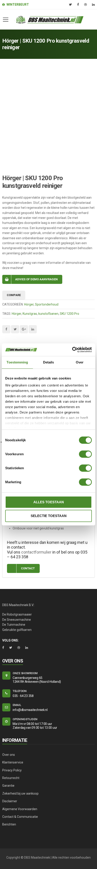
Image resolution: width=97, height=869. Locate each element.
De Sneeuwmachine (16, 619)
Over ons (8, 754)
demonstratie (75, 262)
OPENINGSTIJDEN (25, 719)
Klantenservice (12, 762)
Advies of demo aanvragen (36, 279)
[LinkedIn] (93, 4)
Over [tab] (79, 362)
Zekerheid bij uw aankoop (20, 793)
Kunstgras (30, 313)
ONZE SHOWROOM (25, 673)
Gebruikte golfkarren (17, 630)
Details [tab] (48, 362)
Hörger (29, 304)
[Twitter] (70, 4)
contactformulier (36, 552)
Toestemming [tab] (17, 362)
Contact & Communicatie (20, 816)
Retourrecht (10, 778)
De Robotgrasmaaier (17, 614)
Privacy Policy (12, 770)
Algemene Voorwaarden (19, 809)
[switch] (85, 454)
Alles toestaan (48, 502)
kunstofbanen (48, 313)
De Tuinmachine (13, 624)
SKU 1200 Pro (69, 313)
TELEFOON (20, 691)
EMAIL (17, 705)
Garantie (8, 785)
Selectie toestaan (49, 516)
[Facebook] (78, 4)
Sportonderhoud (46, 304)
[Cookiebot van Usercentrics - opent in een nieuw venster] (72, 350)
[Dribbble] (85, 4)
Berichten (9, 824)
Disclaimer (9, 801)
